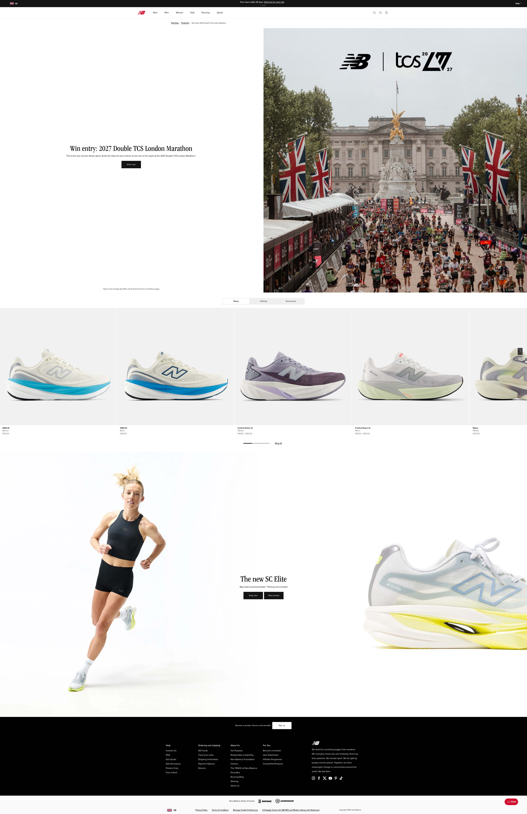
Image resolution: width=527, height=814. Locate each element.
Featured (185, 23)
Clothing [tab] (263, 301)
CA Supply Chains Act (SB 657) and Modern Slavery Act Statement (290, 810)
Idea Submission (271, 755)
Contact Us (171, 750)
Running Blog (237, 777)
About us (235, 785)
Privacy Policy (201, 810)
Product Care (172, 768)
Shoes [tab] (236, 301)
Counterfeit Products (273, 763)
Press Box (235, 772)
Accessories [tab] (291, 301)
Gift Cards (203, 750)
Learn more (280, 2)
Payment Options (206, 763)
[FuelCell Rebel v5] (292, 366)
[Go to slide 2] (263, 5)
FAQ (168, 755)
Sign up (282, 725)
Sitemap (234, 781)
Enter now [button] (131, 164)
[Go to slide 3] (264, 5)
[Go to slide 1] (261, 5)
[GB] (12, 3)
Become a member (272, 750)
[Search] (374, 12)
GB (175, 810)
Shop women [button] (273, 595)
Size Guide (171, 759)
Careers (234, 763)
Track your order (206, 755)
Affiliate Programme (272, 759)
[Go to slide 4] (266, 5)
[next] (520, 351)
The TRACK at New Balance (244, 768)
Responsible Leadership (242, 755)
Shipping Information (208, 759)
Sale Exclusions (173, 763)
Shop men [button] (253, 595)
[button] (380, 12)
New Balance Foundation (243, 759)
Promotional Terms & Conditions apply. (145, 289)
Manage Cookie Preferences (245, 810)
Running (174, 23)
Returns (202, 768)
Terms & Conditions (220, 810)
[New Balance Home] (142, 13)
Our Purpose (237, 750)
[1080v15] (175, 366)
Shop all (278, 443)
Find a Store (171, 772)
